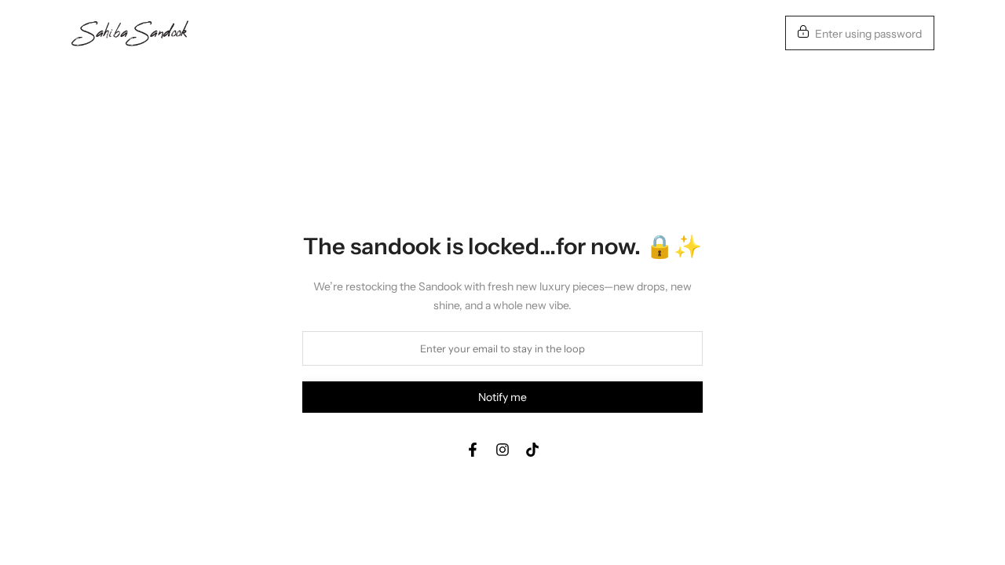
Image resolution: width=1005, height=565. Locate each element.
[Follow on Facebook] (473, 449)
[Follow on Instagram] (502, 449)
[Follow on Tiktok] (532, 449)
